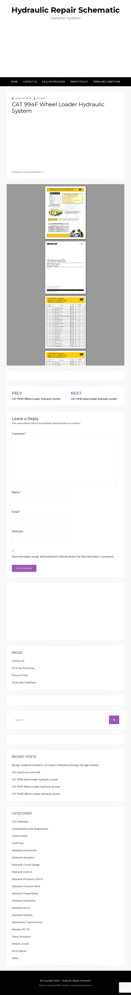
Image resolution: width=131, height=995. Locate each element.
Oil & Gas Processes (53, 81)
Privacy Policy (79, 81)
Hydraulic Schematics (24, 900)
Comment (19, 433)
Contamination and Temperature (30, 828)
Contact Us (30, 81)
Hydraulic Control (22, 871)
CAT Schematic (32, 172)
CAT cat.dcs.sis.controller (26, 772)
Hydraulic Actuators (23, 857)
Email (16, 511)
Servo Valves (19, 950)
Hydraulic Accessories (24, 850)
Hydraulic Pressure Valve (26, 886)
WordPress (87, 985)
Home (14, 81)
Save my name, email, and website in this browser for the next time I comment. (63, 556)
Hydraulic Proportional (25, 893)
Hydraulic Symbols (22, 914)
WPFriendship (62, 985)
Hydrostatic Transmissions (27, 922)
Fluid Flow (18, 843)
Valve (15, 958)
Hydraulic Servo (21, 907)
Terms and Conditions (106, 81)
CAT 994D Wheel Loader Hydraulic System (36, 793)
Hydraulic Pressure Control (27, 879)
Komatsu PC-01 (21, 929)
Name (16, 492)
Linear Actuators (21, 936)
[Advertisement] (65, 51)
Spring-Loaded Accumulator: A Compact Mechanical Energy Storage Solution (55, 765)
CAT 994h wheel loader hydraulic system (35, 779)
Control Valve (19, 835)
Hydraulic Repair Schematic (65, 10)
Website (17, 531)
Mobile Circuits (20, 943)
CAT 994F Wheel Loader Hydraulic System (36, 786)
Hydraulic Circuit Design (26, 864)
